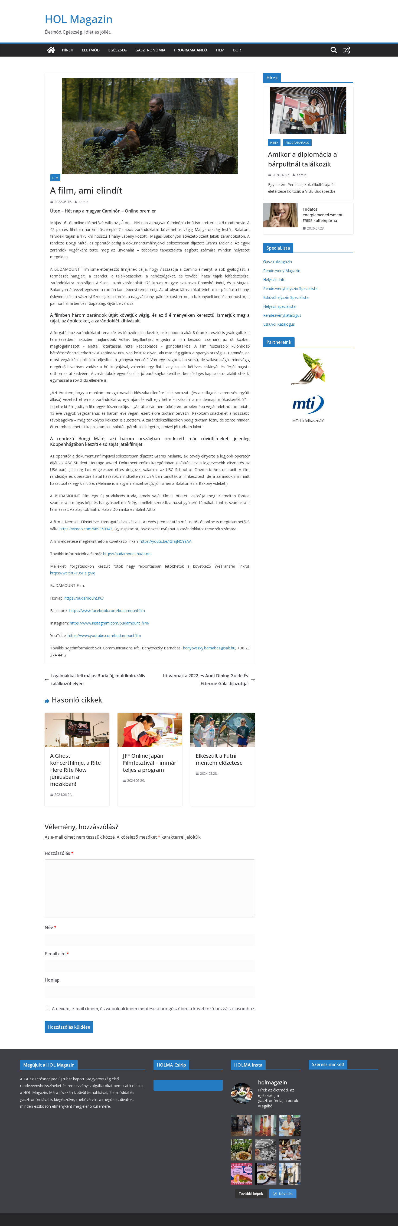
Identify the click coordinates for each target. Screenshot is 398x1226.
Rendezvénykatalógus (282, 315)
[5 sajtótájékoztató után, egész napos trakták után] (290, 1149)
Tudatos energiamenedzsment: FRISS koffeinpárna (323, 215)
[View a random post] (346, 50)
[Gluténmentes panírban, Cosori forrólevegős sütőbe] (241, 1174)
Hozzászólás (59, 853)
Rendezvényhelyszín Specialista (290, 288)
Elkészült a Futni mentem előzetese (219, 759)
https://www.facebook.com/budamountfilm (107, 610)
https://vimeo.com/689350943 (86, 528)
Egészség (117, 50)
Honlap (52, 980)
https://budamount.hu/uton (127, 553)
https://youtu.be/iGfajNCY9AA (165, 541)
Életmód (91, 50)
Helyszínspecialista (279, 306)
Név (51, 927)
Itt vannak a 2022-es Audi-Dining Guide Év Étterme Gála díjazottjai (206, 679)
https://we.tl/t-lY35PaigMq (72, 573)
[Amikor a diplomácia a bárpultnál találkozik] (308, 110)
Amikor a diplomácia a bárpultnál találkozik (302, 159)
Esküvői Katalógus (279, 324)
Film (220, 50)
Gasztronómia (150, 50)
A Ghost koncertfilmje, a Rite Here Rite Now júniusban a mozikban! (75, 769)
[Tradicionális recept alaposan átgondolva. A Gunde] (265, 1174)
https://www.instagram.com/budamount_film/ (110, 623)
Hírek (67, 50)
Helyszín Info (274, 279)
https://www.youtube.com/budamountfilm (104, 635)
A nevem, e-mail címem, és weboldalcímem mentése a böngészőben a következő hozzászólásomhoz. (153, 1009)
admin (83, 202)
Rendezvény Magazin (281, 270)
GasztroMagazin (277, 261)
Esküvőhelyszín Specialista (286, 297)
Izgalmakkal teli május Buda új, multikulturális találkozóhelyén (98, 679)
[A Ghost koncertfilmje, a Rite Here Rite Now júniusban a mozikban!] (77, 717)
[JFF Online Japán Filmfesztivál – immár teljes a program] (150, 717)
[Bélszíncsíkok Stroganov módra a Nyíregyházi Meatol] (241, 1149)
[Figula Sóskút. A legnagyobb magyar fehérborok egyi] (290, 1174)
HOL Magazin (79, 18)
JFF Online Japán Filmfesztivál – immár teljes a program (149, 762)
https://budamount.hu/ (84, 598)
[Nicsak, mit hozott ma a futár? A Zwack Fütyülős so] (265, 1125)
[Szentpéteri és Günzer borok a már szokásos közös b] (290, 1125)
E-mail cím (57, 954)
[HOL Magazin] (51, 50)
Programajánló (190, 50)
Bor (237, 50)
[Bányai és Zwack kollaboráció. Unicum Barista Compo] (241, 1125)
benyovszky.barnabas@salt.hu (209, 647)
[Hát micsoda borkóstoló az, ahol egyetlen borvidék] (265, 1149)
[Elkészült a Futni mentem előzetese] (222, 717)
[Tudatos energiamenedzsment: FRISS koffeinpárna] (280, 219)
